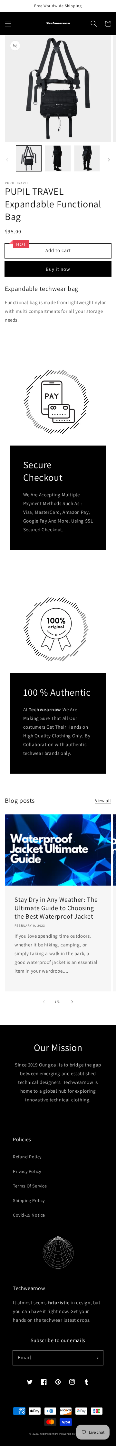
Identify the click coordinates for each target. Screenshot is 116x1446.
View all (103, 800)
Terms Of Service (30, 1186)
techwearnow (49, 1433)
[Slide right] (109, 160)
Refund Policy (27, 1157)
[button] (8, 24)
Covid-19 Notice (29, 1215)
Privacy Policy (27, 1171)
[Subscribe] (96, 1358)
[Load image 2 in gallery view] (58, 158)
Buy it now (58, 269)
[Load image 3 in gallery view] (87, 158)
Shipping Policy (29, 1200)
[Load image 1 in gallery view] (29, 158)
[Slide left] (7, 160)
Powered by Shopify (73, 1433)
